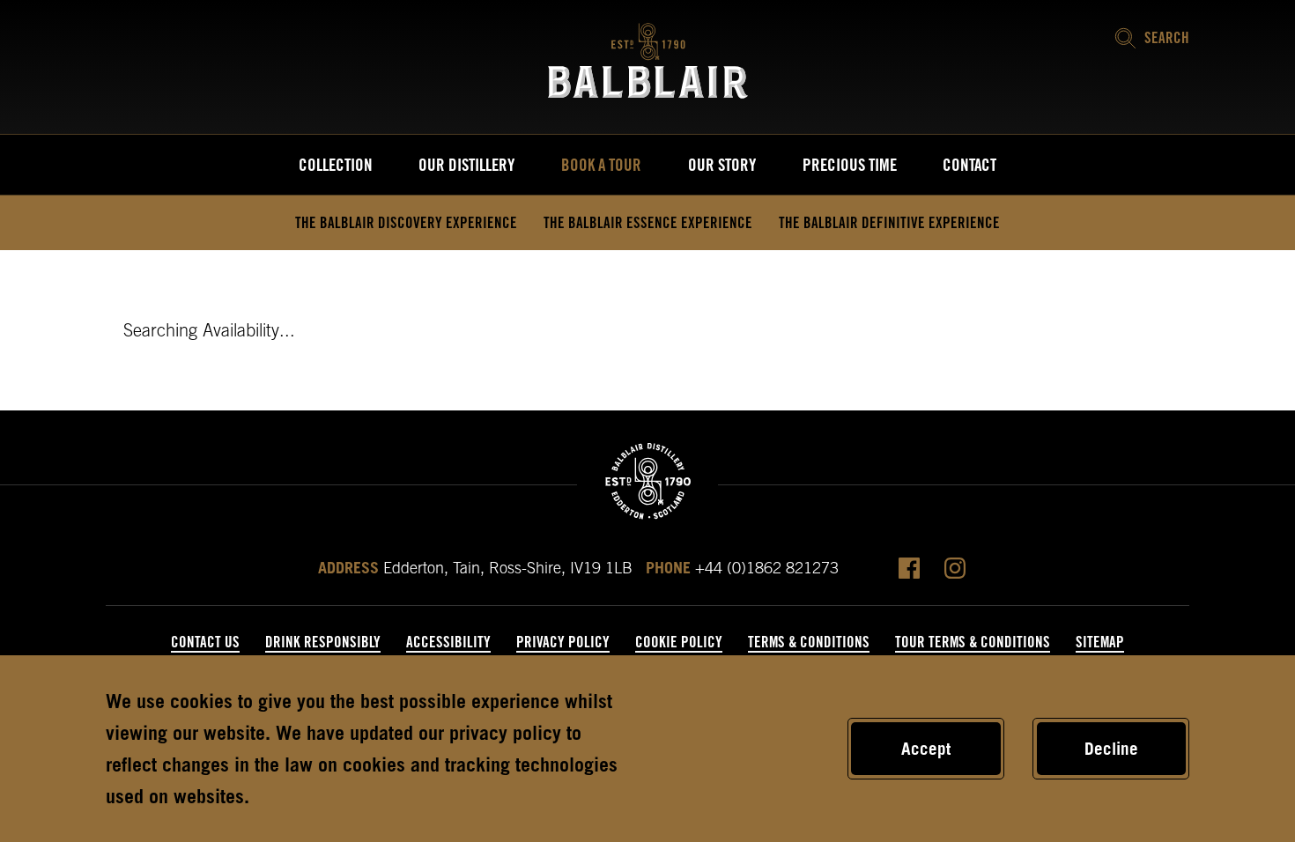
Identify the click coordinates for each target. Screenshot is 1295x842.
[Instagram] (955, 568)
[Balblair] (648, 61)
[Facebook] (909, 568)
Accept (926, 748)
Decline (1111, 748)
